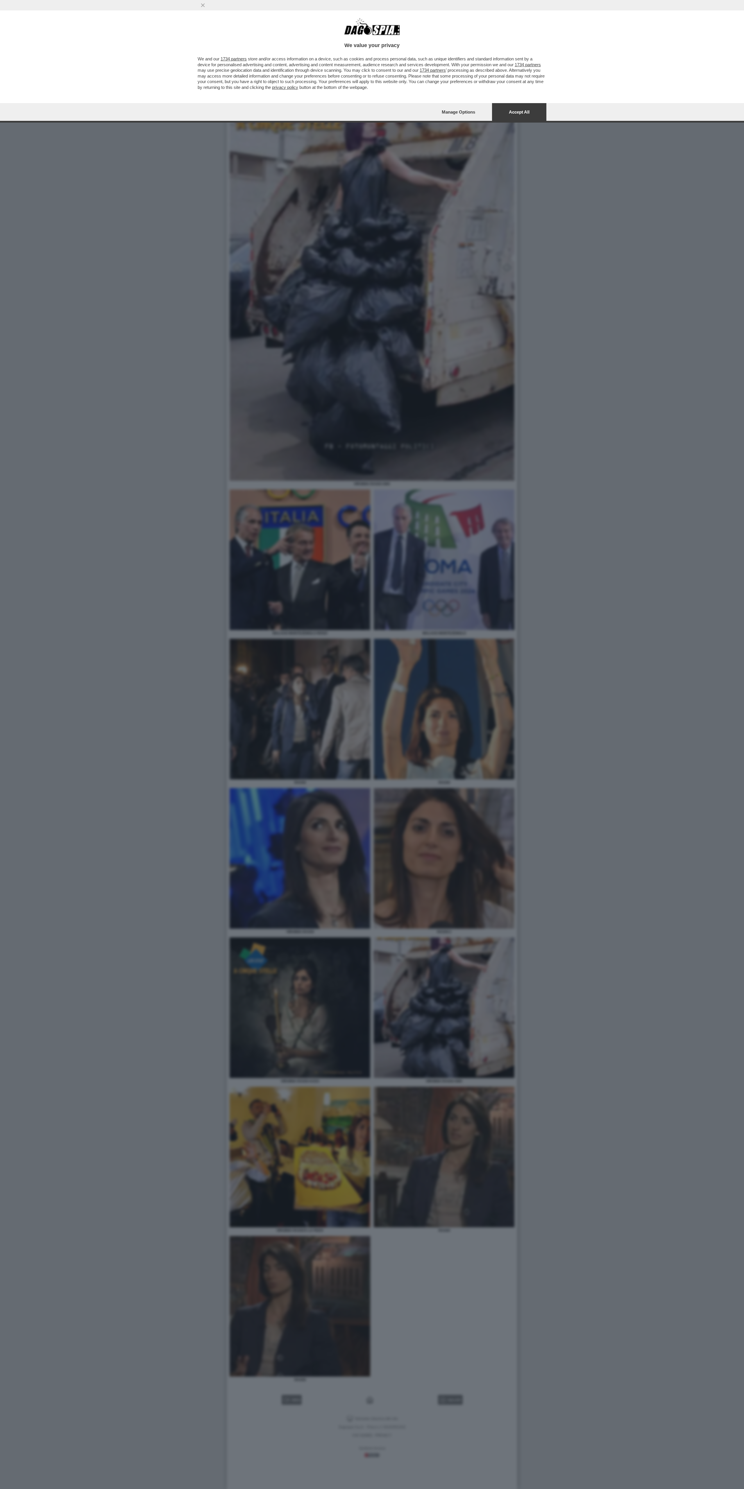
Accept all (519, 112)
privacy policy (285, 87)
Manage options (458, 112)
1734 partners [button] (234, 58)
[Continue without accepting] (203, 5)
